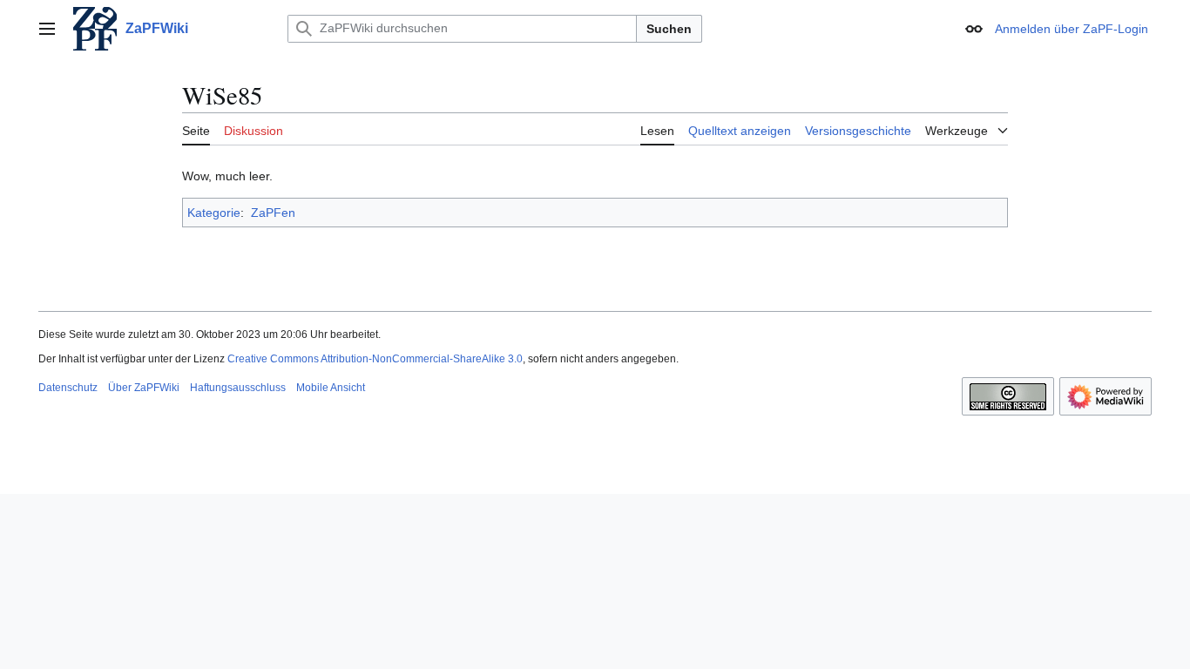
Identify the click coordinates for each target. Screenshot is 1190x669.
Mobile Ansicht (330, 388)
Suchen (669, 29)
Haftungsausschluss (238, 388)
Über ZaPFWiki (143, 388)
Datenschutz (68, 388)
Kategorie (213, 213)
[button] (47, 29)
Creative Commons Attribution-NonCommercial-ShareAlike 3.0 (375, 359)
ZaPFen (273, 213)
